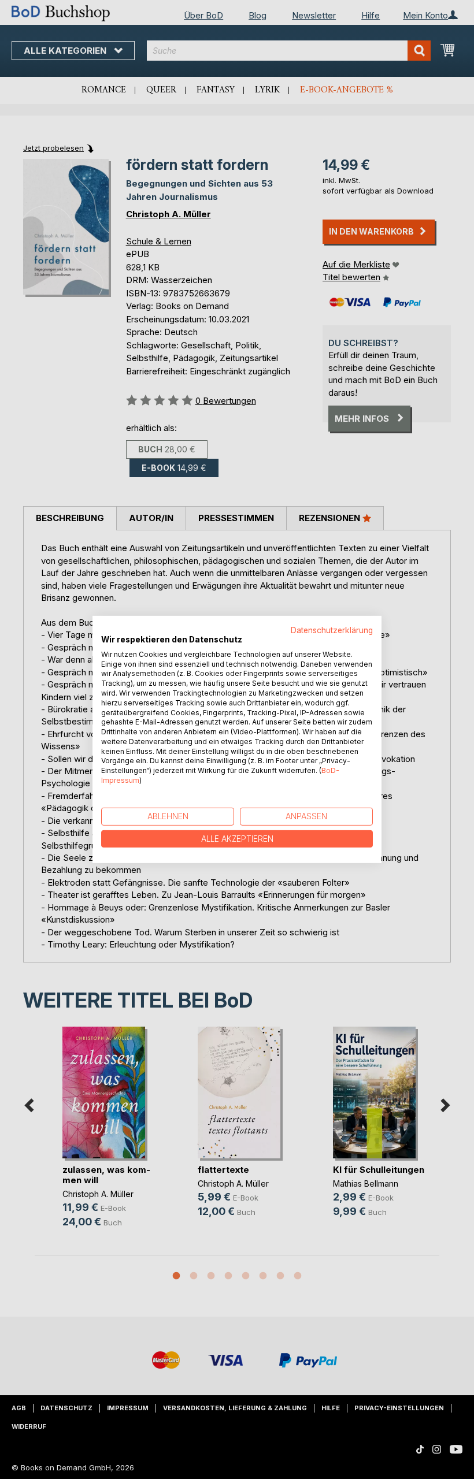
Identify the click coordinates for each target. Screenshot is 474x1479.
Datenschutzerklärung (332, 630)
